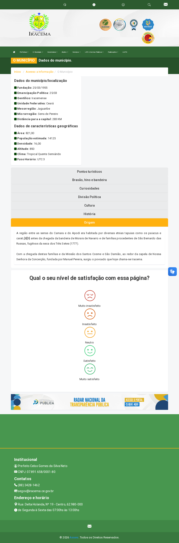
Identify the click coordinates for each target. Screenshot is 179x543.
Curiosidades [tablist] (89, 188)
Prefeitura (23, 52)
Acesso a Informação (39, 71)
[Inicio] (14, 52)
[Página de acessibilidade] (123, 4)
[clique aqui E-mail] (89, 526)
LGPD (124, 52)
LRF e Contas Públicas (93, 52)
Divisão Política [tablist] (89, 197)
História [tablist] (89, 214)
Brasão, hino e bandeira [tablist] (89, 180)
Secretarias (51, 52)
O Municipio (37, 52)
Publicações (112, 52)
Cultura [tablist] (89, 205)
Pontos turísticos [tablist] (89, 171)
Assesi (74, 537)
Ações (64, 52)
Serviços (75, 52)
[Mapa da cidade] (89, 430)
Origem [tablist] (89, 222)
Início (17, 71)
